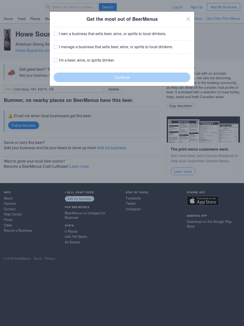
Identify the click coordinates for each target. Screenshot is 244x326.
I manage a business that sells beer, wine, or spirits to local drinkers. (116, 46)
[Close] (188, 19)
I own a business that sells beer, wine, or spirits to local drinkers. (112, 33)
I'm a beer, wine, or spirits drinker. (87, 60)
